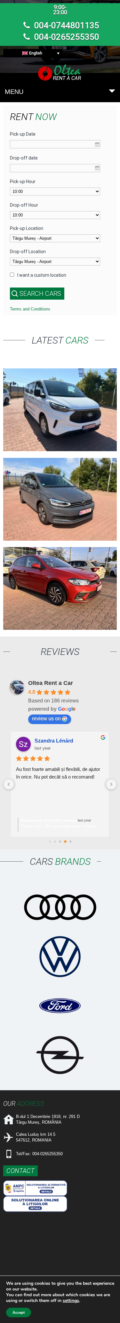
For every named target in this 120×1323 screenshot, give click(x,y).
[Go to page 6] (65, 842)
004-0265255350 (65, 37)
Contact (20, 1171)
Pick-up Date (23, 134)
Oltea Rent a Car (50, 683)
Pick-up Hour (23, 181)
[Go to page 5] (60, 841)
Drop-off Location (28, 251)
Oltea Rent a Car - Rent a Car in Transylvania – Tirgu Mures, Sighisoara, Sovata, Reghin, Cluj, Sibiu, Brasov (60, 72)
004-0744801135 (65, 25)
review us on (46, 718)
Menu (14, 91)
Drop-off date (24, 157)
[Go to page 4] (55, 842)
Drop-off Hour (24, 205)
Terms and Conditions (30, 309)
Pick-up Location (26, 228)
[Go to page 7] (70, 841)
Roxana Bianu (52, 740)
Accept (18, 1312)
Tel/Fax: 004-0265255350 (39, 1153)
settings (71, 1301)
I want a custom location (41, 275)
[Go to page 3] (50, 841)
